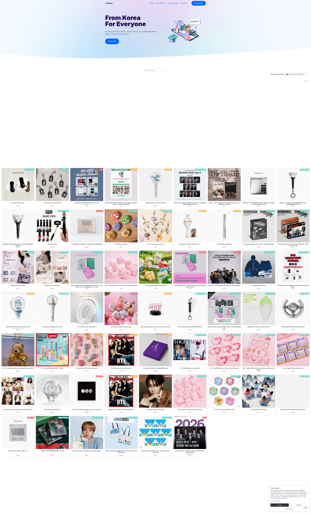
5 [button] (156, 464)
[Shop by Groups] (224, 99)
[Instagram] (197, 507)
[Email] (200, 507)
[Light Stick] (155, 99)
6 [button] (159, 464)
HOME (151, 3)
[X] (193, 507)
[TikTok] (204, 507)
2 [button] (148, 464)
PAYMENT (143, 497)
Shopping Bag (180, 472)
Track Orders (155, 472)
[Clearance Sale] (18, 99)
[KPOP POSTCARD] (52, 99)
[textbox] (294, 74)
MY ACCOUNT (198, 3)
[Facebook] (190, 507)
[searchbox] (155, 70)
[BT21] (189, 138)
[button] (174, 464)
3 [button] (151, 464)
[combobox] (297, 74)
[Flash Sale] (86, 138)
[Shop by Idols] (258, 99)
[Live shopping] (224, 138)
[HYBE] (155, 138)
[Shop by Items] (293, 99)
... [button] (164, 464)
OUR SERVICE (144, 489)
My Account (143, 472)
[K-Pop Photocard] (121, 99)
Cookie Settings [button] (289, 509)
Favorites (167, 472)
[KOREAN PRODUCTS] (121, 138)
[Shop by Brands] (18, 138)
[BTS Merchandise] (86, 99)
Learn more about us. (275, 501)
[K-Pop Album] (189, 99)
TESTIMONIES (173, 3)
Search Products (131, 472)
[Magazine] (52, 138)
